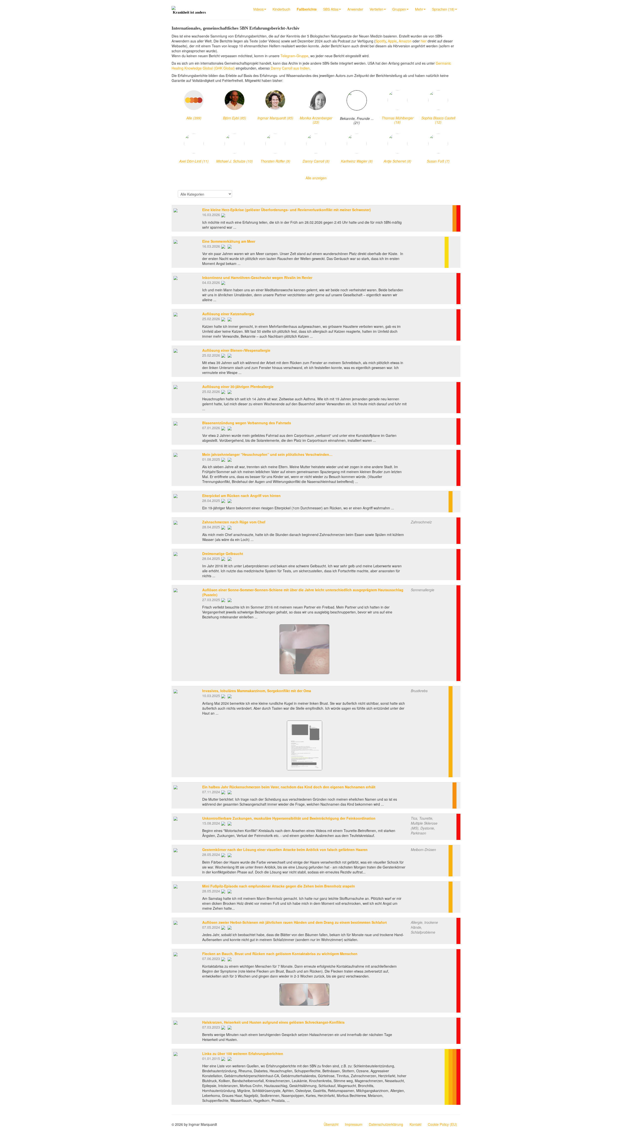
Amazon (405, 40)
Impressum (353, 1124)
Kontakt (415, 1124)
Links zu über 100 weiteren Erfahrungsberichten (242, 1053)
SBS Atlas (330, 9)
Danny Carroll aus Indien (290, 68)
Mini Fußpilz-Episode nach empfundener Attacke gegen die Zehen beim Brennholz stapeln (278, 886)
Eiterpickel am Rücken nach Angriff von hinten (241, 495)
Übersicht (331, 1124)
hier (424, 40)
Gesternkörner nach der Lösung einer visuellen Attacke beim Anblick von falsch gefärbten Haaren (285, 849)
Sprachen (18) (443, 9)
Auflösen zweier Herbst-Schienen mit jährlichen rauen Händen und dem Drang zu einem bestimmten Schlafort (294, 922)
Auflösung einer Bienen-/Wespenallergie (236, 350)
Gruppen (399, 9)
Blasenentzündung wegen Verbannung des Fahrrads (246, 422)
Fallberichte (307, 9)
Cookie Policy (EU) (442, 1124)
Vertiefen (376, 9)
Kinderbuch (281, 9)
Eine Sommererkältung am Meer (228, 241)
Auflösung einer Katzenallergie (228, 313)
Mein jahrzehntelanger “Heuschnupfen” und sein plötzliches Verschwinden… (267, 454)
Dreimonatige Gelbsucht (222, 553)
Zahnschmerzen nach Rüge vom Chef (233, 521)
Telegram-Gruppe (294, 55)
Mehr (419, 9)
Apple (392, 40)
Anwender (355, 9)
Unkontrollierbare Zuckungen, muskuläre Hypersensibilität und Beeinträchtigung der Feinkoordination (288, 818)
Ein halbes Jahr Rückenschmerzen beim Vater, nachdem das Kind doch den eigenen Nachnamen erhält (288, 786)
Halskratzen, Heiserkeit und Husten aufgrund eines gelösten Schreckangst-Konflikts (273, 1022)
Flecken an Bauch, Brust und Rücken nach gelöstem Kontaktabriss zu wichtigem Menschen (279, 953)
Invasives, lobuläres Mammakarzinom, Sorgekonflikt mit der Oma (256, 690)
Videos (258, 9)
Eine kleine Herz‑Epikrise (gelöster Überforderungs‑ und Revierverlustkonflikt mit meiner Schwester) (286, 209)
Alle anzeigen (316, 177)
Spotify (380, 40)
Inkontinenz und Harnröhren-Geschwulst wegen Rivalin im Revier (257, 277)
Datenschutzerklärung (386, 1124)
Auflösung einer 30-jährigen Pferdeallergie (238, 386)
